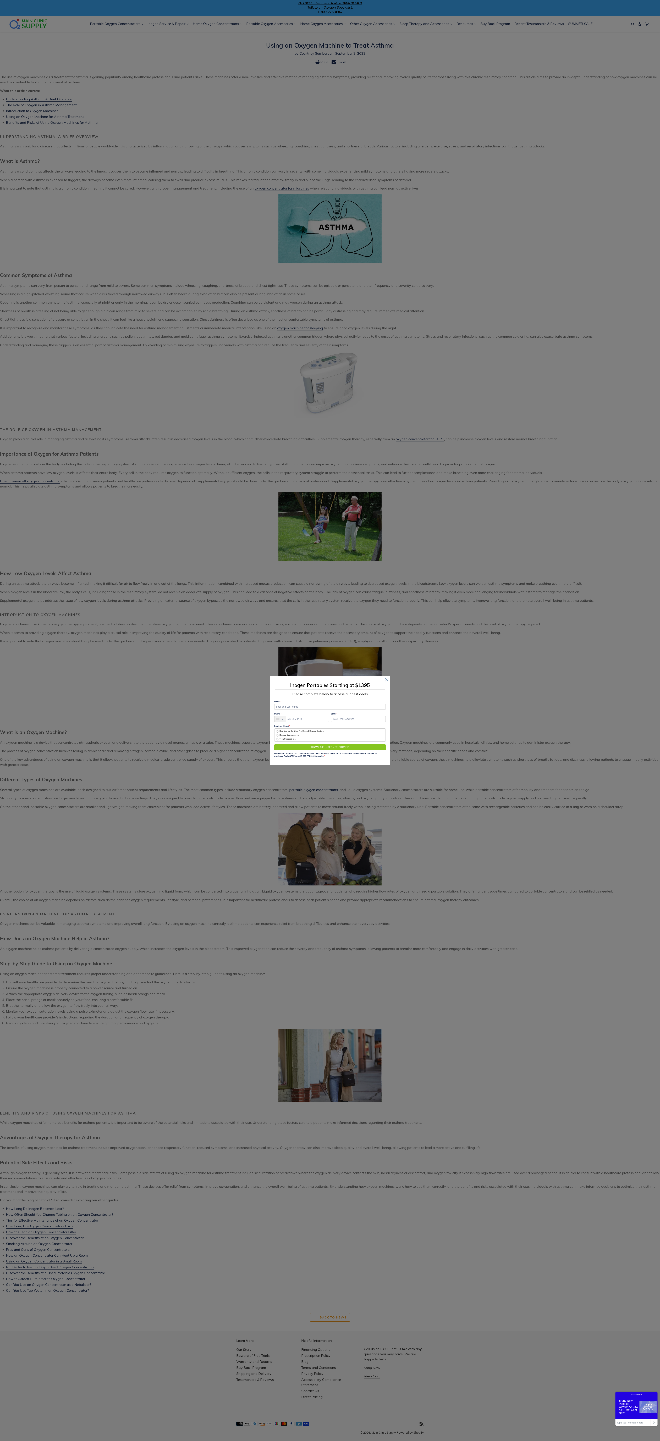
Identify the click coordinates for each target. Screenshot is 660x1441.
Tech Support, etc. (287, 739)
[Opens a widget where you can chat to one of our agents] (636, 1408)
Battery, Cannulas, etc (289, 735)
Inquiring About (282, 726)
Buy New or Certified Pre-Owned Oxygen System (301, 731)
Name (277, 701)
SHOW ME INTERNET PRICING (330, 747)
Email (334, 714)
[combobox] (280, 719)
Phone (277, 714)
